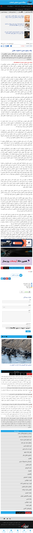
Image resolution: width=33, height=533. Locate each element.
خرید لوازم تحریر (27, 446)
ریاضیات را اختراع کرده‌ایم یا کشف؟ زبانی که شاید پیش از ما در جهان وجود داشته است (14, 32)
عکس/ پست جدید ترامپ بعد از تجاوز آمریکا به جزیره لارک (19, 388)
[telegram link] (7, 519)
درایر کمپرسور (28, 468)
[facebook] (4, 279)
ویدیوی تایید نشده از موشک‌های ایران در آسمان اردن (20, 394)
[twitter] (2, 279)
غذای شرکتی (28, 465)
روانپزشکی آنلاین (27, 508)
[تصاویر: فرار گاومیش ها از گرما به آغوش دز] (16, 351)
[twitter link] (4, 519)
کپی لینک (28, 268)
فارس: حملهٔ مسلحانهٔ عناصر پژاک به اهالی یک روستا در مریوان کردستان (16, 404)
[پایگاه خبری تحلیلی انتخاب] (29, 2)
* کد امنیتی (28, 324)
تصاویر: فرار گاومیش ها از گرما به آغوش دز (20, 365)
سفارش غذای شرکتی (26, 487)
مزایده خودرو (28, 493)
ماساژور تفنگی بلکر (27, 455)
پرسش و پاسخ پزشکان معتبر (24, 433)
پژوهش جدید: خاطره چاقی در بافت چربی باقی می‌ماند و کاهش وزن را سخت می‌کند (14, 16)
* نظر (30, 310)
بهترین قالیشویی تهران (26, 496)
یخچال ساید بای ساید (26, 443)
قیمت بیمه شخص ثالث (25, 483)
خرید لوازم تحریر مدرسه (25, 440)
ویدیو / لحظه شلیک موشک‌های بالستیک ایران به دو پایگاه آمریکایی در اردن (16, 391)
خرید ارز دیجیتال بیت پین (25, 436)
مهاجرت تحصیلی (27, 477)
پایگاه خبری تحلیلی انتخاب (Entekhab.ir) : (22, 62)
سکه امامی (28, 499)
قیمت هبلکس (28, 480)
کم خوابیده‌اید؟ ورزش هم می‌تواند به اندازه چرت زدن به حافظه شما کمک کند (14, 24)
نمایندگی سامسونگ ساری (25, 461)
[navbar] (31, 6)
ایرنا (29, 271)
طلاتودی (29, 474)
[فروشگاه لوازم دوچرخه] (16, 252)
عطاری (29, 458)
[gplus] (7, 279)
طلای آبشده (28, 505)
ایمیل (29, 305)
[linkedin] (9, 279)
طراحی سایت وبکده (26, 490)
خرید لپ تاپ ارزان (27, 449)
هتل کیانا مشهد (27, 452)
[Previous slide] (6, 336)
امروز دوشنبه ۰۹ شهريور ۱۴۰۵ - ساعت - (22, 6)
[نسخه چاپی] (1, 46)
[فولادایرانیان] (16, 243)
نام (30, 299)
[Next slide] (2, 336)
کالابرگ (29, 471)
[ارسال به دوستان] (3, 46)
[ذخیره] (6, 46)
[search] (2, 6)
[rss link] (10, 519)
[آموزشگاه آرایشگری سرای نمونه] (16, 261)
